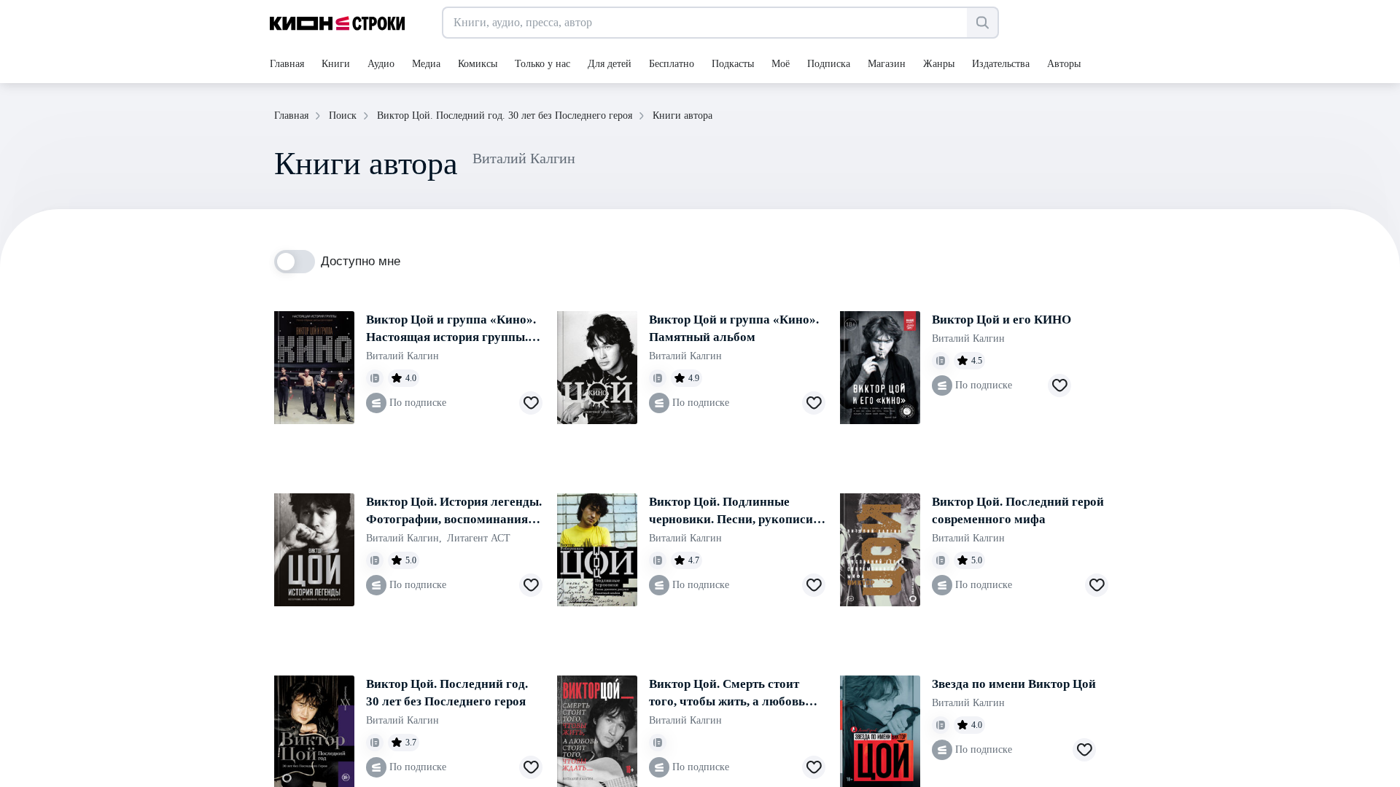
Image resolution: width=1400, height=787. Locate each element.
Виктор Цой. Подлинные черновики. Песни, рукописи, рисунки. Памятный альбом (732, 511)
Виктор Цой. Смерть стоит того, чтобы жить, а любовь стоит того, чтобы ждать (727, 693)
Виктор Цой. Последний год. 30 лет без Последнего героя (447, 692)
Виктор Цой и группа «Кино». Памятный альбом (734, 328)
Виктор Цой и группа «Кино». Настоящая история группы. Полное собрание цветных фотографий (451, 329)
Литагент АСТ (478, 538)
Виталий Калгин (402, 356)
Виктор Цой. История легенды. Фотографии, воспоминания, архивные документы (454, 511)
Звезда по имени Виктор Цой (1014, 684)
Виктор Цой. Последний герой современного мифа (1018, 510)
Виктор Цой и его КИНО (1001, 319)
